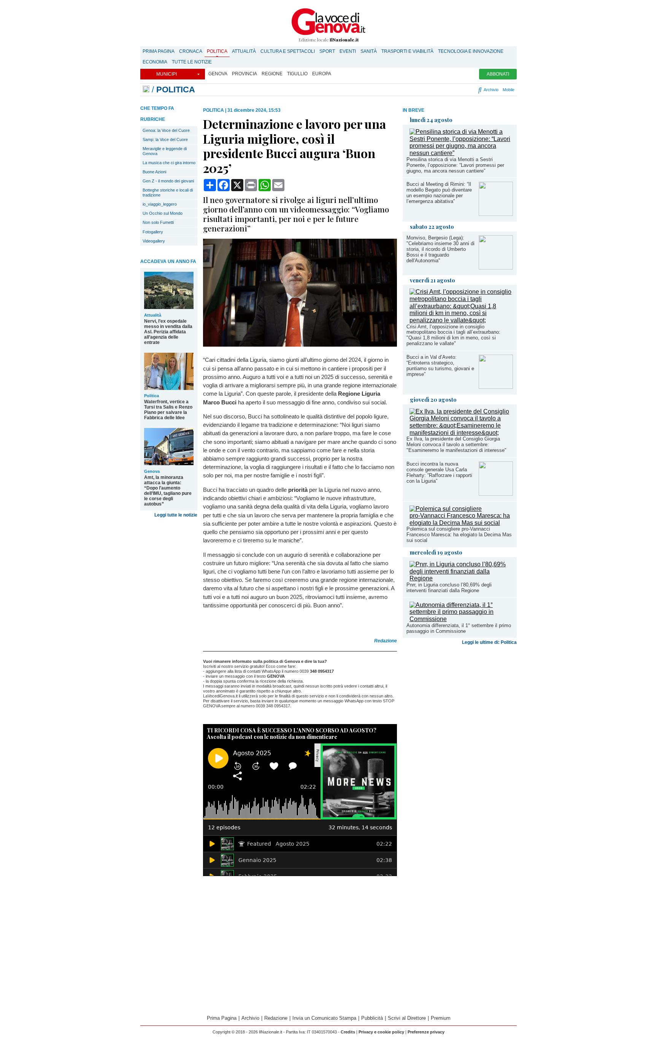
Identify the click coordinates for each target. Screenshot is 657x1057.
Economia (155, 62)
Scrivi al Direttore (407, 1018)
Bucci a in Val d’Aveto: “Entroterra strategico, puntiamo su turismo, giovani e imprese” (440, 365)
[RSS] (459, 89)
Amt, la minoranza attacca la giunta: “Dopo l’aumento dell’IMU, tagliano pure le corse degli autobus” (168, 491)
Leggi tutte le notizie (175, 515)
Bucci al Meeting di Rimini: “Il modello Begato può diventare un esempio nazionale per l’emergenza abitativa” (439, 192)
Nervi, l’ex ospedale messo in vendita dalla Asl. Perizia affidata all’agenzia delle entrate (168, 332)
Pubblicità (372, 1018)
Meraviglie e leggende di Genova (165, 151)
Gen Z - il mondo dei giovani (168, 181)
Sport (327, 51)
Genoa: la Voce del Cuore (166, 130)
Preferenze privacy (426, 1032)
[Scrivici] (472, 89)
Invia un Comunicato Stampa (324, 1018)
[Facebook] (427, 89)
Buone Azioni (154, 172)
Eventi (348, 51)
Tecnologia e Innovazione (470, 51)
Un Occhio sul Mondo (162, 213)
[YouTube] (449, 89)
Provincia (244, 73)
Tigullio (297, 73)
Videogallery (154, 241)
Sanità (368, 51)
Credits (348, 1032)
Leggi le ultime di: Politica (489, 642)
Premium (441, 1018)
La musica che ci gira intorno (169, 162)
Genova (217, 73)
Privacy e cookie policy (381, 1032)
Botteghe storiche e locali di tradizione (168, 192)
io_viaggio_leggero (160, 204)
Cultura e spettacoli (287, 51)
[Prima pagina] (146, 89)
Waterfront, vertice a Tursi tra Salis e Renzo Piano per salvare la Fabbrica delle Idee (168, 409)
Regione (272, 73)
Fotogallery (153, 232)
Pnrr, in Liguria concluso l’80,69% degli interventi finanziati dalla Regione (449, 587)
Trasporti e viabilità (407, 51)
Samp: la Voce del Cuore (165, 139)
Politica (217, 51)
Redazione (275, 1018)
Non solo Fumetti (158, 222)
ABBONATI (498, 74)
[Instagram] (436, 89)
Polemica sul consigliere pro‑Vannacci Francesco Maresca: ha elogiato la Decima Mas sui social (459, 534)
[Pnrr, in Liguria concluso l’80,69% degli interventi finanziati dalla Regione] (461, 578)
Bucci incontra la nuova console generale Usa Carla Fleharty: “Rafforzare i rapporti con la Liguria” (439, 472)
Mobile (508, 89)
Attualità (244, 51)
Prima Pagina (159, 51)
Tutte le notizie (192, 62)
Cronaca (190, 51)
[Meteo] (465, 89)
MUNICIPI (166, 74)
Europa (321, 73)
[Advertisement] (460, 707)
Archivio (490, 89)
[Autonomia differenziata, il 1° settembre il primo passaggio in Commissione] (461, 619)
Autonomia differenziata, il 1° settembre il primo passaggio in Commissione (458, 628)
